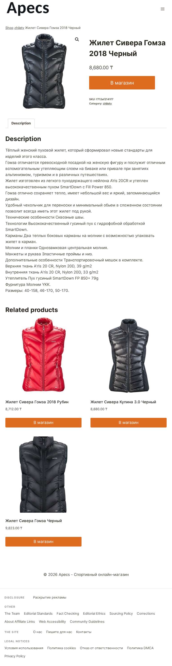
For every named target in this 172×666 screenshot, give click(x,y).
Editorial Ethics (94, 614)
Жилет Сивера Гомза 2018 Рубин (37, 402)
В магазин (122, 83)
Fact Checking (68, 614)
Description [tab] (21, 123)
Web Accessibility (52, 622)
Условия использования (23, 648)
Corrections (146, 614)
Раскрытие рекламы (49, 597)
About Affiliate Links (19, 622)
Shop (9, 28)
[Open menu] (162, 8)
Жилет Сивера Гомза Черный (33, 520)
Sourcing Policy (121, 614)
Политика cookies (61, 648)
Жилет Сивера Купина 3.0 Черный (123, 402)
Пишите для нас (59, 632)
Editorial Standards (38, 614)
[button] (77, 39)
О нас (37, 632)
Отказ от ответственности (101, 648)
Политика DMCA (140, 648)
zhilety (19, 28)
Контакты (83, 632)
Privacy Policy (14, 656)
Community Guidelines (87, 622)
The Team (12, 614)
